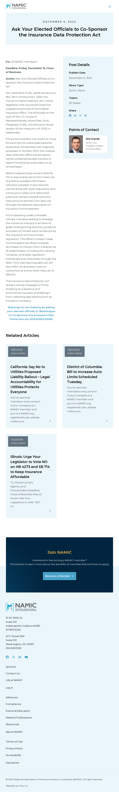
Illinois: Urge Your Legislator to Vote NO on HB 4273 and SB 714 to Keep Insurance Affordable (30, 467)
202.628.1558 (13, 648)
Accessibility (13, 755)
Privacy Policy (14, 748)
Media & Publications (19, 717)
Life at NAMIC (14, 680)
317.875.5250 (13, 629)
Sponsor (11, 666)
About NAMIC (14, 731)
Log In (9, 687)
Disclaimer (12, 762)
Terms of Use (14, 741)
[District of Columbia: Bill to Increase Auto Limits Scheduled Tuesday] (107, 421)
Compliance (13, 704)
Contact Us (13, 673)
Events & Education (18, 710)
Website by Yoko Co (17, 785)
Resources (12, 724)
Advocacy (12, 697)
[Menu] (109, 6)
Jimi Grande (93, 138)
